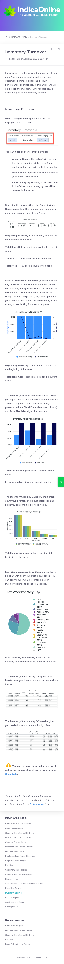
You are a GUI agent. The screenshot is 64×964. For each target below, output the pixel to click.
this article (11, 774)
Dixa (45, 957)
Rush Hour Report (13, 888)
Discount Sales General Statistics (19, 847)
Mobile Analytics (12, 897)
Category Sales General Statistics (19, 833)
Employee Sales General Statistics (20, 856)
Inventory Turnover (38, 37)
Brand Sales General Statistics (18, 824)
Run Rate (9, 865)
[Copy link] (58, 49)
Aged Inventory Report (14, 902)
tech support (37, 804)
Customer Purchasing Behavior (18, 874)
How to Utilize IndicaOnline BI (18, 837)
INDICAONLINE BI (19, 37)
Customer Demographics (16, 870)
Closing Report (11, 907)
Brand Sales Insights (14, 828)
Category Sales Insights (15, 842)
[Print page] (52, 49)
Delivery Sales (11, 879)
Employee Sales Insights (15, 861)
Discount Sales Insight (14, 851)
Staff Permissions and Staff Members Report (24, 884)
